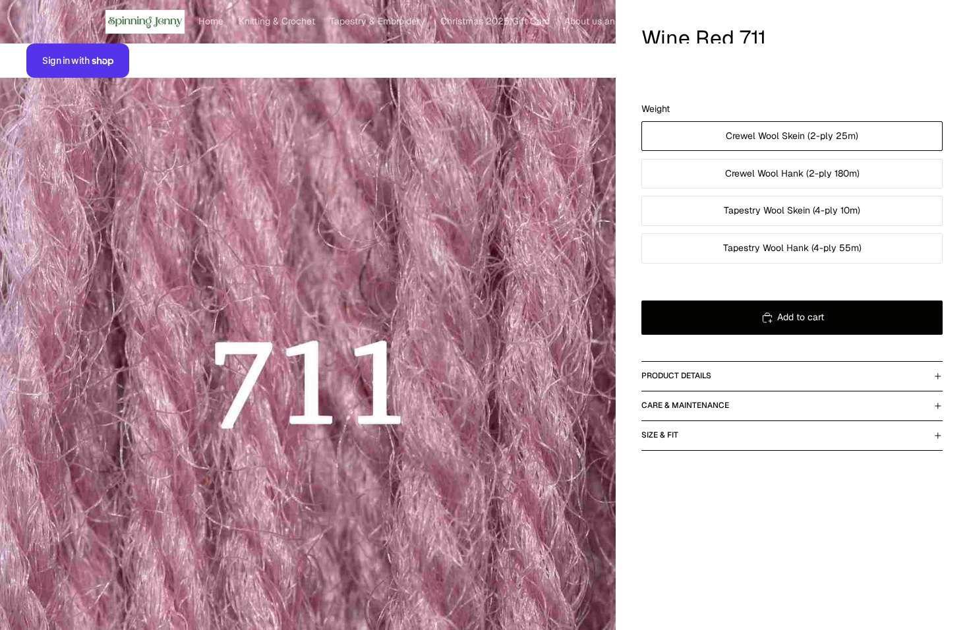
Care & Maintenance (685, 405)
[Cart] (928, 21)
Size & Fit (659, 435)
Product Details (676, 375)
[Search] (871, 21)
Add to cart (800, 317)
